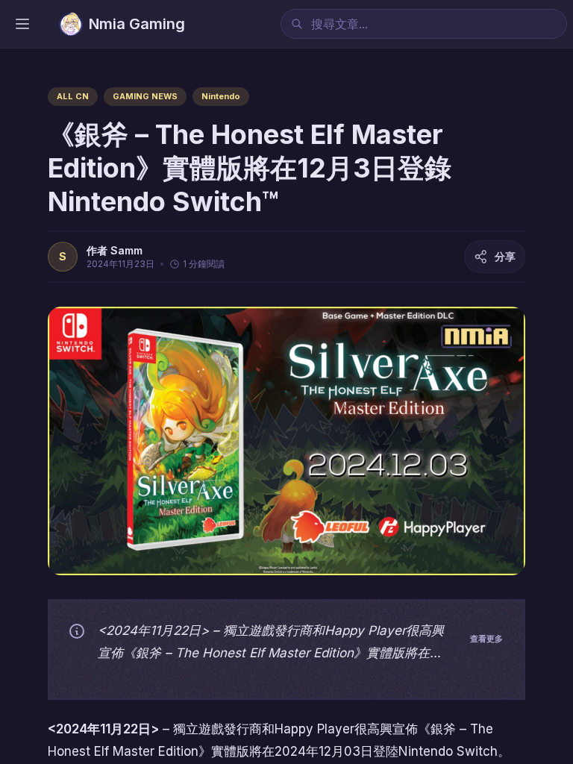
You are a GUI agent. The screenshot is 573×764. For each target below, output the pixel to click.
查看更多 (486, 638)
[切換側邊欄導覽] (22, 23)
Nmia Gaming (137, 24)
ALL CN (73, 96)
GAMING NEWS (145, 96)
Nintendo (220, 96)
